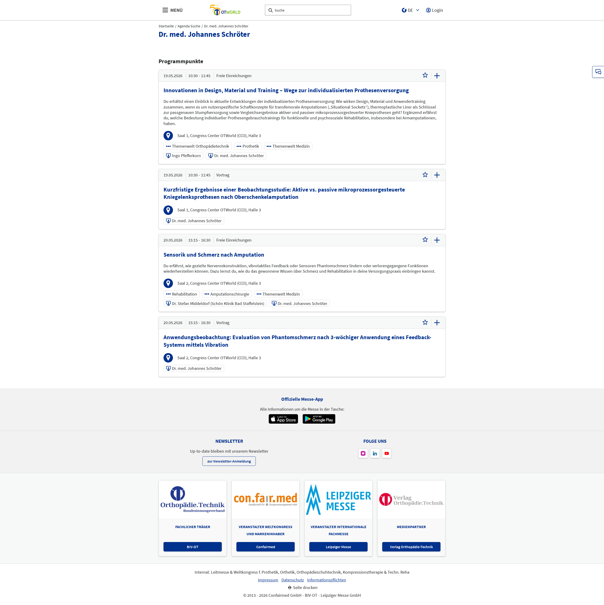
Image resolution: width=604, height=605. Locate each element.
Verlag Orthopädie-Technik (411, 546)
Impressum (268, 580)
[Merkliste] (425, 76)
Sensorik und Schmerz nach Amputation (214, 254)
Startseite (166, 26)
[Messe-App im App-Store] (283, 419)
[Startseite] (224, 10)
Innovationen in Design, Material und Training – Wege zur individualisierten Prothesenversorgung (286, 90)
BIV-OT (192, 546)
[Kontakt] (598, 72)
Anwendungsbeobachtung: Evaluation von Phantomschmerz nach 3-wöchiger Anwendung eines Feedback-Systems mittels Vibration (297, 341)
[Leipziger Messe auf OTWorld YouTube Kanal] (386, 453)
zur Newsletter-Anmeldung (229, 461)
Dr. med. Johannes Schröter (226, 26)
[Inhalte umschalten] (437, 76)
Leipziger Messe (338, 546)
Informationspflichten (326, 580)
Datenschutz (292, 580)
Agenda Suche (189, 26)
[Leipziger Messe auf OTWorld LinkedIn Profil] (375, 453)
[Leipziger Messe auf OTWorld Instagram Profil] (363, 453)
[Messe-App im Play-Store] (319, 419)
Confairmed (265, 546)
